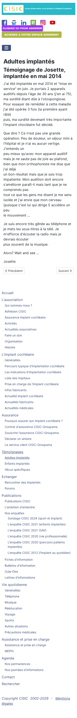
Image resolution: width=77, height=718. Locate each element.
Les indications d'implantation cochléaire (33, 372)
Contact (8, 677)
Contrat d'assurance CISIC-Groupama (31, 427)
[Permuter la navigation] (6, 48)
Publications (11, 495)
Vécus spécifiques (17, 469)
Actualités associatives (20, 329)
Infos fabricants (16, 390)
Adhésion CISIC (15, 311)
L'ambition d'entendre (20, 507)
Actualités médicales (19, 408)
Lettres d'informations (20, 577)
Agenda (8, 658)
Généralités (12, 360)
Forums (10, 488)
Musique (10, 602)
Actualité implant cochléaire (24, 396)
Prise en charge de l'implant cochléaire (32, 384)
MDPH (9, 651)
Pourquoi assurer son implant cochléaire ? (34, 421)
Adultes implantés (17, 457)
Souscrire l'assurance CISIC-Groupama (32, 433)
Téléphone (12, 596)
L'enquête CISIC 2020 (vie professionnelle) (37, 536)
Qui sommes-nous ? (18, 305)
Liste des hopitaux (17, 378)
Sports (9, 620)
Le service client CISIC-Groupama (28, 445)
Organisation (13, 341)
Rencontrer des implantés (22, 482)
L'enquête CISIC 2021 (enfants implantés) (37, 524)
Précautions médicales (20, 632)
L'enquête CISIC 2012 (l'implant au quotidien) (39, 552)
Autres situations (16, 626)
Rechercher (11, 684)
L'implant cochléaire (18, 354)
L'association (12, 300)
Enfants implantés (17, 463)
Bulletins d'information (20, 565)
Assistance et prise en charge (25, 639)
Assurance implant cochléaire (25, 317)
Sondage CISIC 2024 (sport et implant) (35, 518)
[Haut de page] (69, 710)
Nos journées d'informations (24, 670)
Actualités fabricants (19, 402)
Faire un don (13, 335)
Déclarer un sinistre (18, 439)
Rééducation (13, 608)
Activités (11, 323)
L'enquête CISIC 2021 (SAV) (27, 530)
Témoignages (12, 452)
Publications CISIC (17, 501)
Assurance (10, 415)
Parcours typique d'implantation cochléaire (34, 366)
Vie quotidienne (14, 584)
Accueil (7, 293)
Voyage (10, 614)
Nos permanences (17, 664)
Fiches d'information (19, 559)
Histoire (10, 347)
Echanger (9, 477)
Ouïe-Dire (11, 571)
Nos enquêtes (14, 513)
